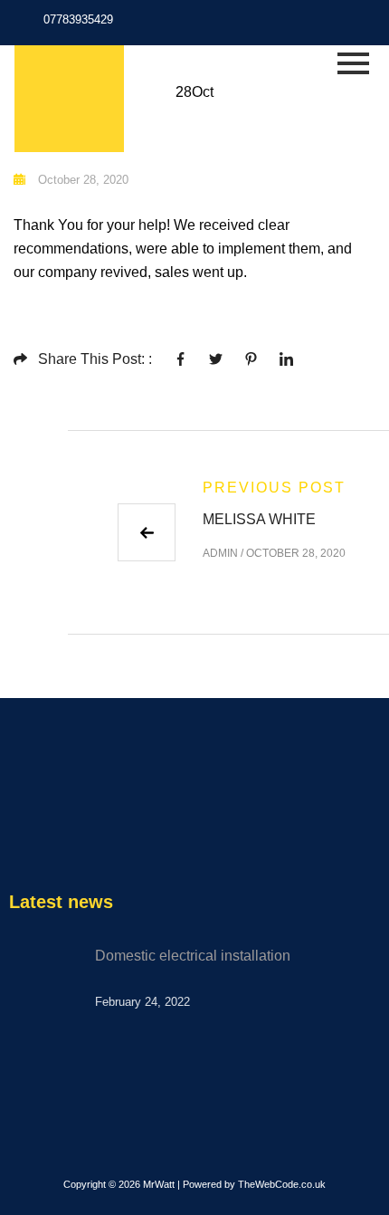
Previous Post (274, 487)
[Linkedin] (94, 838)
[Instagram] (352, 25)
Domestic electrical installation (192, 955)
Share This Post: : (95, 359)
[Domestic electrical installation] (45, 980)
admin (220, 553)
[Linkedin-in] (377, 25)
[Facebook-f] (327, 25)
